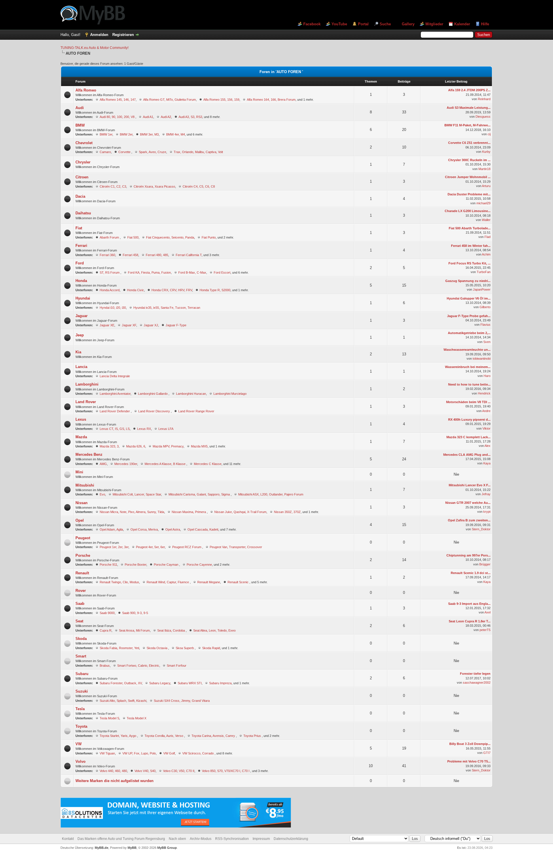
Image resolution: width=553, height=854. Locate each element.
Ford (79, 263)
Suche (385, 24)
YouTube (339, 24)
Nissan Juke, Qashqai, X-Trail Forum (240, 512)
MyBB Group (167, 847)
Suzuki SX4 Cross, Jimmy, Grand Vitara (182, 700)
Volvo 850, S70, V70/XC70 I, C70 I (226, 771)
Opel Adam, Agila (111, 529)
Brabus (105, 665)
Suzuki (81, 691)
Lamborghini (87, 384)
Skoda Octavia (157, 648)
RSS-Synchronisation (232, 839)
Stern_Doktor (481, 529)
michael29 (483, 203)
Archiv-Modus (200, 839)
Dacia (80, 196)
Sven (486, 342)
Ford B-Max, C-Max (192, 272)
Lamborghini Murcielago (230, 393)
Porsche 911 (108, 564)
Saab (79, 603)
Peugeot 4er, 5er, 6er (150, 547)
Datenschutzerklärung (291, 839)
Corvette (124, 152)
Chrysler (82, 162)
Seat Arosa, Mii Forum (134, 630)
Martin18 (484, 169)
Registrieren (123, 35)
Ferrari (81, 245)
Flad (487, 237)
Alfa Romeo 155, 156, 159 (221, 99)
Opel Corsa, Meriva (144, 529)
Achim (486, 254)
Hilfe (485, 24)
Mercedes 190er (125, 464)
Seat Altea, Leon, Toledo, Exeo (214, 630)
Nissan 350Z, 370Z (287, 512)
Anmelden (99, 35)
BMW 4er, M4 (175, 134)
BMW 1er (106, 134)
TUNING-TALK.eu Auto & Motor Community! (94, 48)
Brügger (484, 564)
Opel (79, 520)
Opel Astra (172, 529)
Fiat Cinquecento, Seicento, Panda (170, 237)
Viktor (486, 428)
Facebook (312, 24)
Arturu (486, 186)
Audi (79, 108)
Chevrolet (83, 143)
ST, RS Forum (110, 272)
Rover (80, 590)
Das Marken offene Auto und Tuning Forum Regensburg (121, 839)
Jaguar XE (107, 325)
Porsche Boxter (135, 564)
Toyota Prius (252, 735)
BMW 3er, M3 (149, 134)
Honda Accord (110, 290)
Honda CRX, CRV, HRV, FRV (171, 290)
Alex (487, 445)
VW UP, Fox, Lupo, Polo (139, 753)
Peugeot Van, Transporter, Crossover (236, 547)
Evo (102, 494)
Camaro (105, 152)
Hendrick (484, 393)
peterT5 (485, 630)
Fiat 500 (133, 237)
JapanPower (481, 289)
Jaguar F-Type (176, 325)
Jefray (486, 494)
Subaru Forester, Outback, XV (121, 683)
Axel (487, 612)
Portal (363, 24)
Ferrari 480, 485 (157, 255)
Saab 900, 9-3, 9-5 (135, 613)
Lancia (81, 367)
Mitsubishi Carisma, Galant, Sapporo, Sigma (199, 494)
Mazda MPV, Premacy (168, 446)
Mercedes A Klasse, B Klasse (165, 464)
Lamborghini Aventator (115, 393)
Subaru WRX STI (190, 683)
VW (78, 744)
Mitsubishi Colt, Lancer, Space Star (137, 494)
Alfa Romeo (85, 90)
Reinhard (484, 99)
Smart (80, 656)
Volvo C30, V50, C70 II (178, 771)
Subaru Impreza (220, 683)
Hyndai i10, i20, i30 (113, 307)
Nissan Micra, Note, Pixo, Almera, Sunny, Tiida (132, 512)
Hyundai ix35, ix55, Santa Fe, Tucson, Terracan (166, 307)
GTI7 (486, 752)
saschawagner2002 (476, 682)
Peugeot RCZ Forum (187, 547)
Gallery (408, 24)
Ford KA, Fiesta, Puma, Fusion (149, 272)
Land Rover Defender (115, 411)
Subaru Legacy (159, 683)
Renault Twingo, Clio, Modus (119, 582)
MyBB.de (101, 847)
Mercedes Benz (89, 454)
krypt (486, 511)
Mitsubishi (84, 485)
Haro (487, 376)
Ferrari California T (189, 255)
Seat (79, 621)
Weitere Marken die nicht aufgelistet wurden (114, 781)
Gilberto (485, 307)
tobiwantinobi (481, 358)
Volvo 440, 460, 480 (113, 771)
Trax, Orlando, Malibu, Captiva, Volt (198, 152)
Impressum (261, 839)
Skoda (81, 638)
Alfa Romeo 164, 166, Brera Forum (271, 99)
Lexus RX (144, 428)
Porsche (82, 555)
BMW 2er (126, 134)
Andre (486, 411)
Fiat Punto (209, 237)
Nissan (81, 503)
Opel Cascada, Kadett (203, 529)
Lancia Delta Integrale (115, 376)
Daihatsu (83, 213)
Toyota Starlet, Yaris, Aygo (118, 735)
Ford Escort (222, 272)
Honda (81, 281)
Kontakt (68, 839)
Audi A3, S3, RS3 (190, 117)
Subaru (81, 674)
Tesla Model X (136, 718)
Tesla (80, 709)
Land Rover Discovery (154, 411)
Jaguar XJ (151, 325)
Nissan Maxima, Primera (189, 512)
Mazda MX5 (199, 446)
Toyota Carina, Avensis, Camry (214, 735)
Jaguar (81, 316)
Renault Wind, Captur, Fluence (168, 582)
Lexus (80, 419)
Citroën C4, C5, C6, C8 (199, 186)
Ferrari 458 (130, 255)
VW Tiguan (107, 753)
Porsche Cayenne (199, 564)
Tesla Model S (109, 718)
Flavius (485, 324)
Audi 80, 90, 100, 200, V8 (117, 117)
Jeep (79, 335)
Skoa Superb (185, 648)
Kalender (462, 24)
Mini (79, 472)
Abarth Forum (110, 237)
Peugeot (82, 538)
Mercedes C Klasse (207, 464)
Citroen (81, 177)
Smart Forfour (176, 665)
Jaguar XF (129, 325)
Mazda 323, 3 (109, 446)
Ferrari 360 (107, 255)
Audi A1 (148, 117)
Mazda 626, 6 (135, 446)
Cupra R (105, 630)
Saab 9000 (107, 613)
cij (489, 134)
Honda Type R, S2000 (215, 290)
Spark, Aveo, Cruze (152, 152)
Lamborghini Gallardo (153, 393)
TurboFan (483, 272)
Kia (78, 352)
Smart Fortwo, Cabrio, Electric (138, 665)
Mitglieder (434, 24)
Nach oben (177, 839)
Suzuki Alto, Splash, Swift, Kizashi (123, 700)
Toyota (81, 726)
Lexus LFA (165, 428)
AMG (103, 464)
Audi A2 (166, 117)
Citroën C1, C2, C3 (113, 186)
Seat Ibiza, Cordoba (171, 630)
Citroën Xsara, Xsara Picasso (154, 186)
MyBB (132, 847)
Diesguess (483, 116)
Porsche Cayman (166, 564)
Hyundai (82, 298)
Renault (82, 573)
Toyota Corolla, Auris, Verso (164, 735)
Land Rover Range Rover (196, 411)
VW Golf (169, 753)
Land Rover (85, 402)
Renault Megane (208, 582)
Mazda (81, 437)
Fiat (78, 228)
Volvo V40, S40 (145, 771)
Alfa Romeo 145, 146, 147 (118, 99)
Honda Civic (135, 290)
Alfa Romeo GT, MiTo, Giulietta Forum (169, 99)
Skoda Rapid (211, 648)
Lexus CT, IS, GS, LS (115, 428)
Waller (486, 220)
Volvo (80, 761)
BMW (80, 125)
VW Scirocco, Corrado (198, 753)
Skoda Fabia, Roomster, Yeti (119, 648)
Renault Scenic (238, 582)
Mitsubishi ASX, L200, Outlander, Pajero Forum (270, 494)
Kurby (486, 151)
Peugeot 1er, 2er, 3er (114, 547)
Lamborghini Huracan (191, 393)
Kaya (486, 463)
